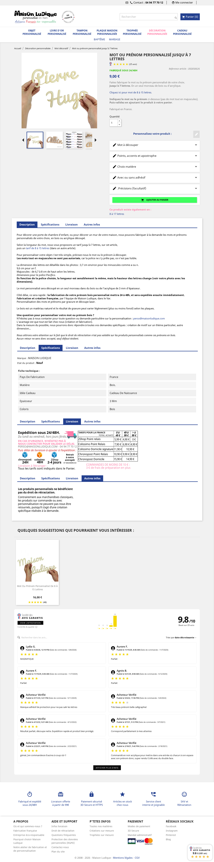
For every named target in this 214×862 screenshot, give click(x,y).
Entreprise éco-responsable (28, 835)
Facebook (171, 826)
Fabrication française (25, 830)
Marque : (22, 358)
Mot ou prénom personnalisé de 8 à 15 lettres (37, 587)
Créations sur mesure (102, 830)
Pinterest (171, 835)
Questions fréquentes (63, 835)
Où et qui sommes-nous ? (27, 826)
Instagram (172, 830)
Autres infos (92, 224)
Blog (168, 839)
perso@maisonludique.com (149, 318)
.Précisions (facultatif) (129, 188)
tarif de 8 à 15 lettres (37, 248)
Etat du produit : (26, 363)
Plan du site (58, 851)
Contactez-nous (60, 847)
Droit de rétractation (62, 830)
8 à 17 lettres (117, 214)
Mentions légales (123, 857)
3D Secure (133, 830)
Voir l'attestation (30, 623)
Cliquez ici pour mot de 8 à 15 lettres (130, 92)
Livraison (71, 224)
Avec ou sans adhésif (128, 177)
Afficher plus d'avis (107, 767)
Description (27, 348)
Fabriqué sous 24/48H (123, 70)
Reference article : (178, 68)
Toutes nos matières (101, 826)
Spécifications (50, 224)
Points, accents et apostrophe (134, 156)
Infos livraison (59, 826)
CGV (137, 857)
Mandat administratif (140, 835)
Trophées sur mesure (102, 835)
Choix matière (124, 166)
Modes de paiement (139, 826)
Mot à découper (125, 145)
